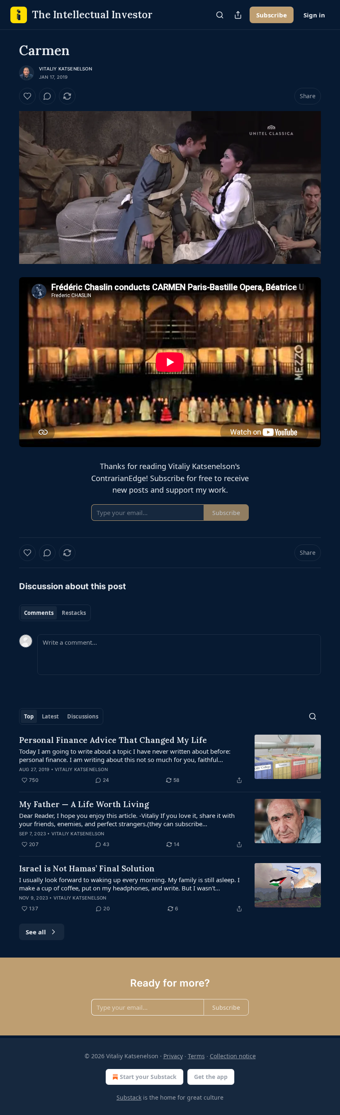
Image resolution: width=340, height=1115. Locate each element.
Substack (129, 1097)
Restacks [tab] (74, 613)
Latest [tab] (50, 716)
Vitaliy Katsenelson (65, 69)
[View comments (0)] (47, 96)
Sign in (314, 15)
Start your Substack (148, 1077)
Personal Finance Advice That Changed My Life (113, 740)
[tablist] (55, 613)
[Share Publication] (238, 15)
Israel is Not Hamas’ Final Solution (87, 868)
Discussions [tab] (82, 716)
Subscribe (271, 15)
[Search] (219, 15)
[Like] (27, 96)
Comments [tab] (38, 613)
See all (36, 932)
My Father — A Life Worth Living (84, 804)
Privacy (173, 1056)
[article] (170, 759)
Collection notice (233, 1056)
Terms (196, 1056)
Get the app (211, 1077)
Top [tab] (29, 716)
